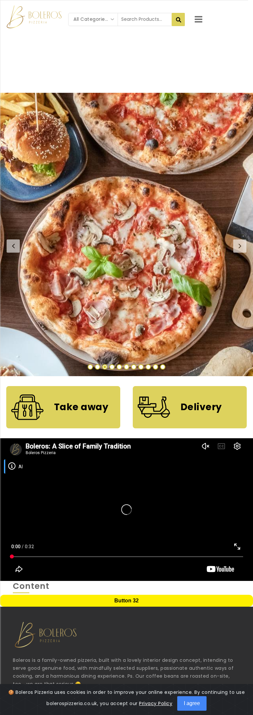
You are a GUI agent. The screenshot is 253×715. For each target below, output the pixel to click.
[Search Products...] (178, 19)
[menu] (198, 17)
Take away (81, 407)
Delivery (201, 407)
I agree (192, 703)
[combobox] (93, 19)
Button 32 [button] (126, 600)
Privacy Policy (155, 703)
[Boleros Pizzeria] (34, 17)
